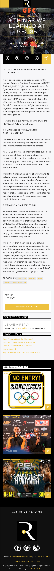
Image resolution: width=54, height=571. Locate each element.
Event (22, 16)
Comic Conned (9, 349)
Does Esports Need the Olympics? (18, 339)
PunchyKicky (19, 283)
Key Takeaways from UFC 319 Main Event (21, 352)
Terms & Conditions (21, 561)
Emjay (34, 43)
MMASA (7, 283)
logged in (22, 328)
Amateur (21, 278)
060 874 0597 (43, 557)
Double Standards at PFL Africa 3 (17, 346)
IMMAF (32, 278)
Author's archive (27, 306)
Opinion (31, 16)
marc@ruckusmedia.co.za (21, 557)
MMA (40, 278)
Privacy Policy (35, 561)
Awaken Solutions (37, 569)
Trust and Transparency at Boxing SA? (19, 342)
